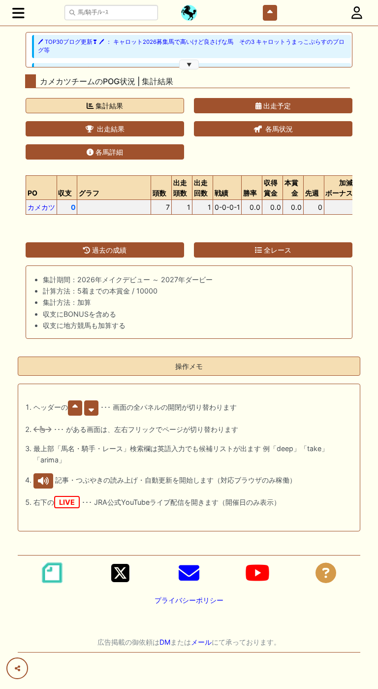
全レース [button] (276, 250)
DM (164, 642)
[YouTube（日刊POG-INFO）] (257, 573)
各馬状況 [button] (278, 129)
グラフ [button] (89, 193)
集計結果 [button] (108, 105)
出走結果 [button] (110, 129)
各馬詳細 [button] (108, 152)
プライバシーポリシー (189, 600)
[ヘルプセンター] (325, 572)
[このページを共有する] (17, 668)
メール (201, 642)
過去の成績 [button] (108, 250)
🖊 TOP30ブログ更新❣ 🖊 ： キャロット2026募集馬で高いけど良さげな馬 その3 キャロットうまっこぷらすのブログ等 (191, 46)
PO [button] (32, 193)
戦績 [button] (221, 193)
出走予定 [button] (276, 105)
